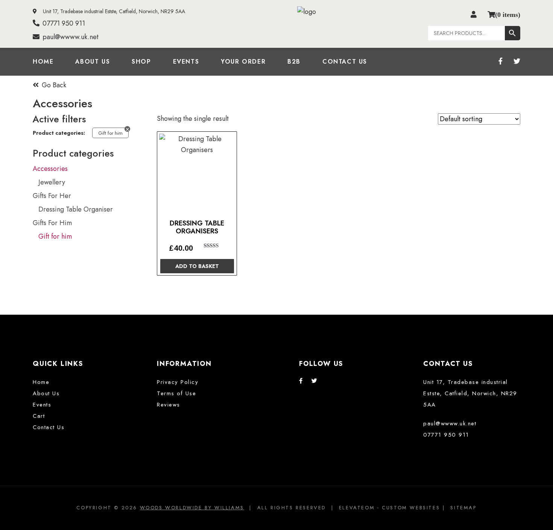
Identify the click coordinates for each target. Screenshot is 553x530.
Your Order (243, 61)
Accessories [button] (50, 169)
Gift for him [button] (55, 236)
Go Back (54, 85)
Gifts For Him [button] (52, 223)
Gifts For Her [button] (52, 196)
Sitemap (463, 507)
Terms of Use (176, 393)
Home (43, 61)
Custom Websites (411, 507)
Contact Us (344, 61)
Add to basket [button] (197, 266)
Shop (141, 61)
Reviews (168, 405)
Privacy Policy (177, 382)
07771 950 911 (64, 23)
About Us (92, 61)
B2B (294, 61)
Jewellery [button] (51, 182)
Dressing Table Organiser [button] (75, 209)
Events (186, 61)
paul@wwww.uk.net (71, 37)
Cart (39, 416)
